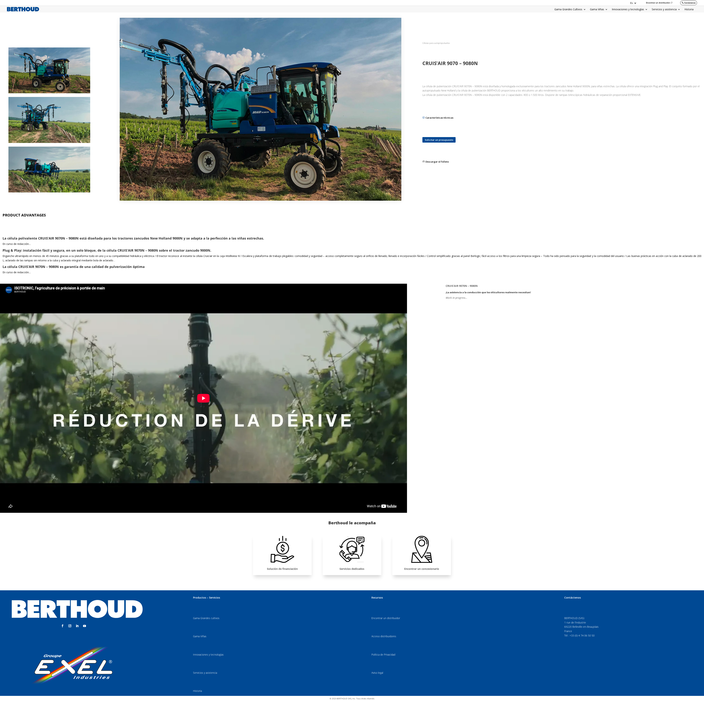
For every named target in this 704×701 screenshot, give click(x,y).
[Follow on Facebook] (62, 626)
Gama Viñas (597, 9)
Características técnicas (439, 117)
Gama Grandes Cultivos (568, 9)
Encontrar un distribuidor (658, 2)
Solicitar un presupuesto (439, 139)
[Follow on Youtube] (84, 626)
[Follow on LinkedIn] (77, 626)
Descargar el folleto (437, 161)
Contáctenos (690, 2)
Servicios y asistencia (664, 9)
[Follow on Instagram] (70, 626)
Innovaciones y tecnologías (628, 9)
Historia (689, 9)
